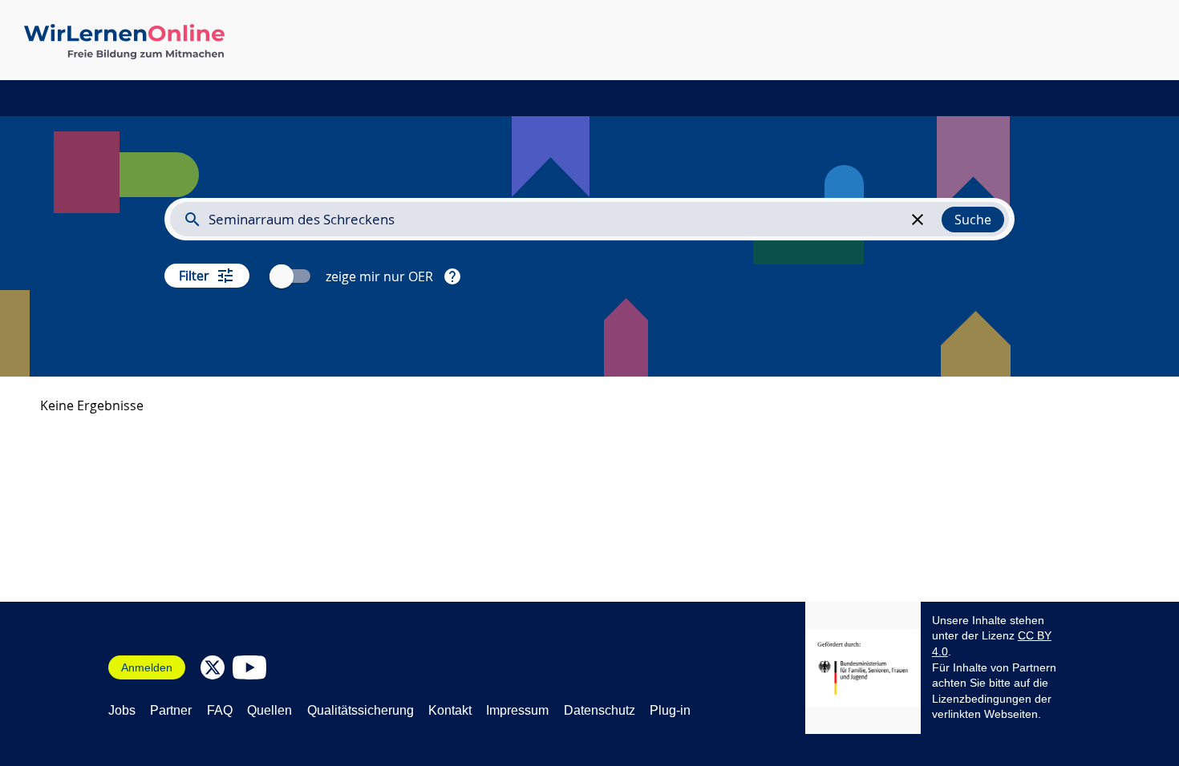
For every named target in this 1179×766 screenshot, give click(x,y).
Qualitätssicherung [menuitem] (360, 710)
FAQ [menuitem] (220, 710)
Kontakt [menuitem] (450, 710)
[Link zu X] (212, 667)
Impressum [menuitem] (517, 710)
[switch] (291, 276)
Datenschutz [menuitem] (599, 710)
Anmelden (146, 667)
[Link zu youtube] (249, 667)
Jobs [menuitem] (122, 710)
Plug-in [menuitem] (670, 710)
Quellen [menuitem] (269, 710)
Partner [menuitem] (171, 710)
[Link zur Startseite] (124, 41)
